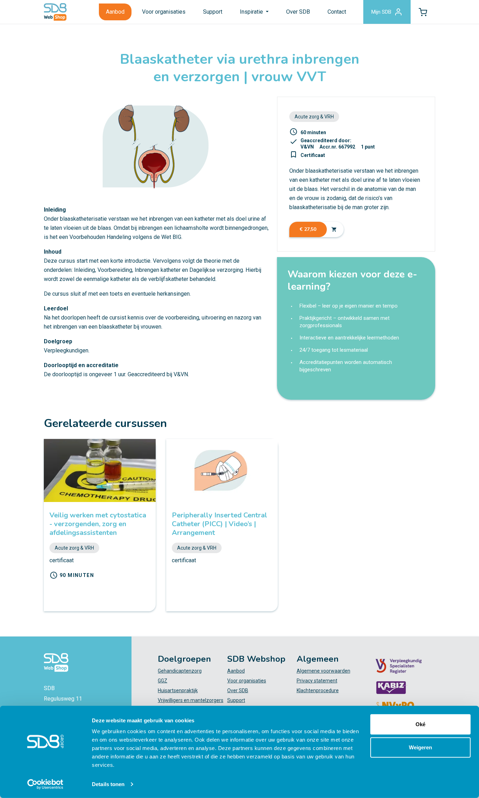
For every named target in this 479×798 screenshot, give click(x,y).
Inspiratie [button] (252, 11)
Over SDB (298, 11)
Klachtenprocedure (318, 690)
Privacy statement (317, 680)
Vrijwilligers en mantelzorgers (190, 700)
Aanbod (115, 11)
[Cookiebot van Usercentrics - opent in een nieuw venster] (45, 784)
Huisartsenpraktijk (178, 690)
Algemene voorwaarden (323, 671)
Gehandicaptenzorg (180, 671)
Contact (337, 11)
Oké (420, 724)
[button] (423, 12)
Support (212, 11)
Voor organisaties (163, 11)
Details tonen (108, 784)
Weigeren (420, 747)
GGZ (162, 680)
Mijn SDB (381, 12)
